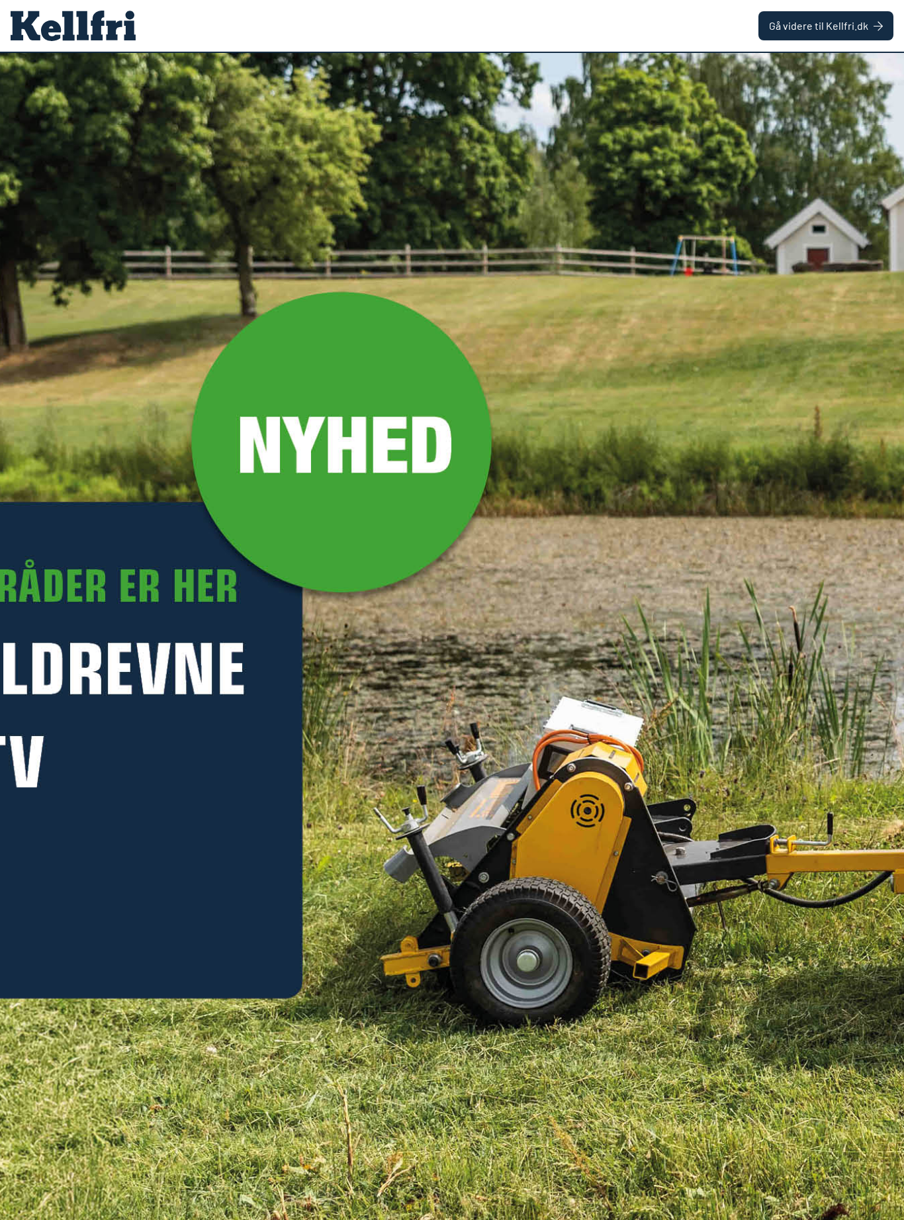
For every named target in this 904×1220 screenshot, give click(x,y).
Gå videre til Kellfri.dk (818, 25)
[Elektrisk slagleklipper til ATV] (452, 636)
